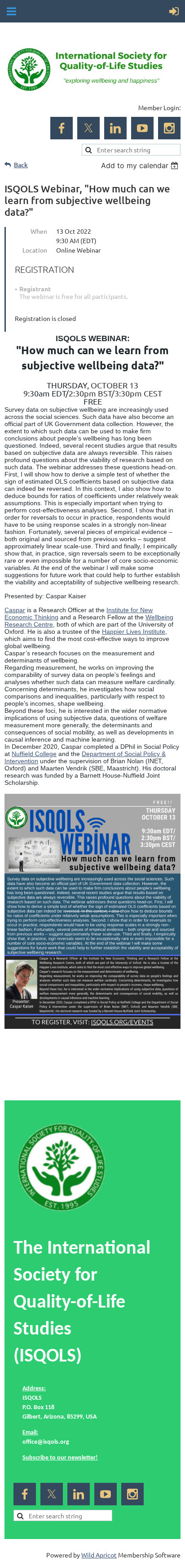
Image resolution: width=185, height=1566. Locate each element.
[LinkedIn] (115, 128)
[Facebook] (61, 128)
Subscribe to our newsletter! (60, 1458)
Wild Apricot (99, 1555)
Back (21, 164)
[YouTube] (142, 128)
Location (34, 250)
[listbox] (141, 165)
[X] (88, 128)
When (39, 231)
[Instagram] (169, 128)
